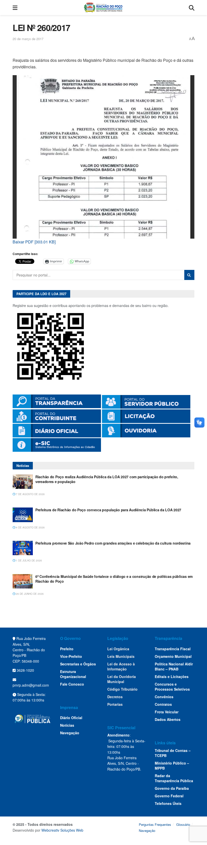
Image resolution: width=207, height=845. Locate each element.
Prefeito (66, 648)
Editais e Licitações (172, 676)
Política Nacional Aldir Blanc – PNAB (174, 666)
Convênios (164, 696)
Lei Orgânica (118, 648)
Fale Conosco (72, 684)
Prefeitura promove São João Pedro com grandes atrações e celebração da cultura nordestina (113, 543)
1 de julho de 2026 (28, 560)
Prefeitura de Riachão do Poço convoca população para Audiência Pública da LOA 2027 (108, 509)
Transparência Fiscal (173, 648)
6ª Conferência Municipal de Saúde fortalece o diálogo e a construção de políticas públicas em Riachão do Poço (114, 579)
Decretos (115, 696)
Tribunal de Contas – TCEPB (173, 753)
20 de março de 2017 (28, 38)
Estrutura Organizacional (73, 674)
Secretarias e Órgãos (78, 663)
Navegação (69, 732)
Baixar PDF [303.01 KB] (34, 242)
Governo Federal (169, 795)
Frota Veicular (166, 711)
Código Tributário (122, 689)
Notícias (67, 725)
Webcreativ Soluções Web (62, 830)
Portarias (115, 704)
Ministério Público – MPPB (172, 765)
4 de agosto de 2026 (30, 527)
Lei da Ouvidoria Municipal (121, 679)
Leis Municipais (121, 656)
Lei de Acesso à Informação (121, 666)
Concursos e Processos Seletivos (172, 687)
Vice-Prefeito (71, 656)
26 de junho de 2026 (29, 594)
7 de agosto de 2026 (30, 494)
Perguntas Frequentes (155, 824)
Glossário (183, 824)
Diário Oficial (71, 717)
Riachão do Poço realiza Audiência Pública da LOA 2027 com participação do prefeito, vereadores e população (106, 479)
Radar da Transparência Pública (174, 778)
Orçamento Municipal (173, 656)
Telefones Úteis (168, 803)
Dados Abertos (167, 719)
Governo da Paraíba (172, 788)
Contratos (163, 704)
